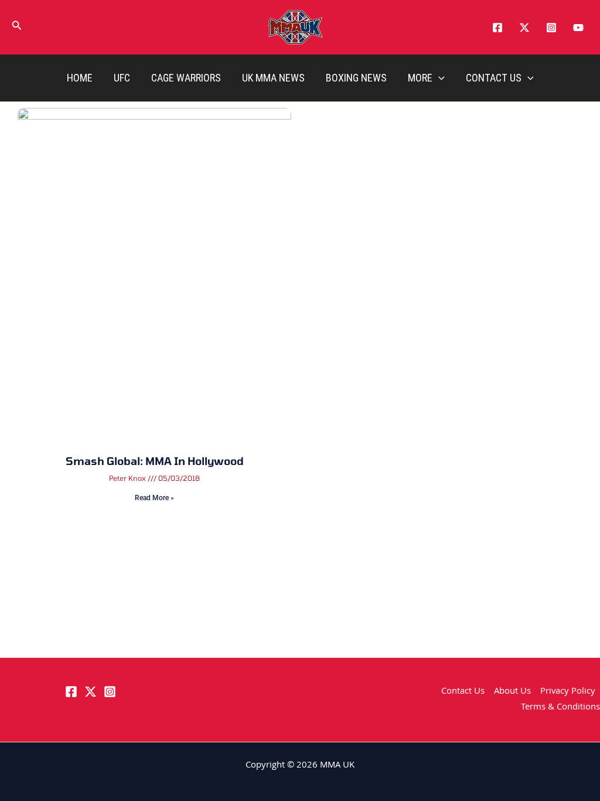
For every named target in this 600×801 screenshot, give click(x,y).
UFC (122, 78)
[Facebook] (497, 28)
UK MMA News (273, 78)
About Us (512, 692)
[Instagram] (551, 28)
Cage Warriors (186, 78)
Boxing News (356, 78)
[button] (17, 27)
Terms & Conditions (560, 707)
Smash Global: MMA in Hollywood (155, 460)
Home (80, 78)
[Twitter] (524, 28)
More (420, 78)
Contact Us (493, 78)
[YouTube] (578, 28)
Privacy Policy (567, 692)
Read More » (154, 498)
